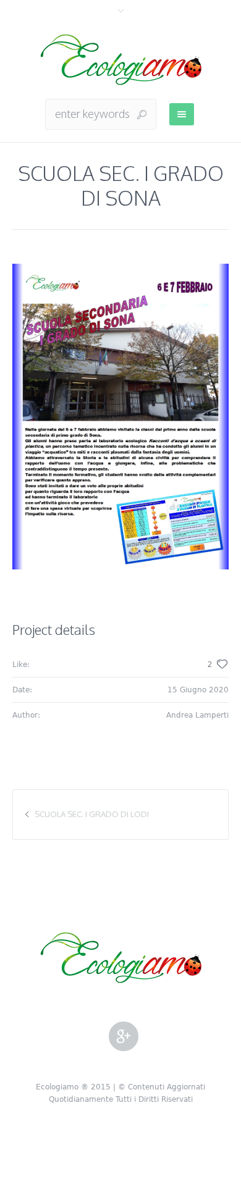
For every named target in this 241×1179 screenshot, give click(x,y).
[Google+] (123, 1037)
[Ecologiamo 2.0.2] (121, 60)
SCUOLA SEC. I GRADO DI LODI (92, 814)
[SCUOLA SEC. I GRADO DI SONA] (120, 416)
